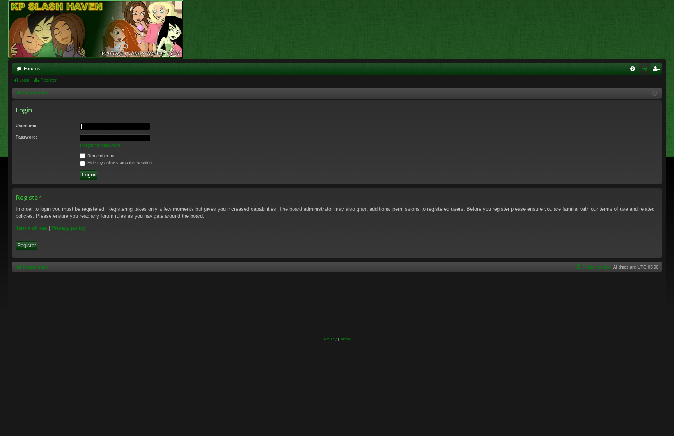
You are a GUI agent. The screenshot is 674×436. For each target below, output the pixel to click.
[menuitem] (633, 69)
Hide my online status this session (119, 162)
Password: (26, 137)
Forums (32, 68)
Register (49, 80)
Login (24, 80)
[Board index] (99, 29)
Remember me (100, 155)
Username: (27, 125)
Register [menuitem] (657, 70)
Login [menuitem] (646, 70)
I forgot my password (100, 145)
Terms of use (31, 228)
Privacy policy (68, 228)
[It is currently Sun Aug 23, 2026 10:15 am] (654, 93)
